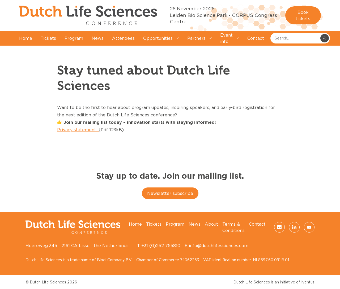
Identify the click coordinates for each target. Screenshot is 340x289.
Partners (196, 38)
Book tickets (303, 15)
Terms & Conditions (233, 227)
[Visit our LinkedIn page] (294, 227)
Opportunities (158, 38)
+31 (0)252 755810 (160, 245)
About (211, 224)
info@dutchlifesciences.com (218, 245)
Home (25, 38)
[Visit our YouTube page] (309, 227)
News (98, 38)
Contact (255, 38)
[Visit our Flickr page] (279, 227)
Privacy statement (78, 129)
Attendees (123, 38)
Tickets (48, 38)
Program (74, 38)
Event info (226, 38)
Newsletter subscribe (170, 193)
